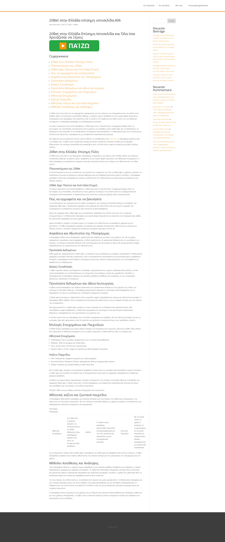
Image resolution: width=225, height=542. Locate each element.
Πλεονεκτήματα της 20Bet (66, 65)
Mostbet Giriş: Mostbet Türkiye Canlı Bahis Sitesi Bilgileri (164, 100)
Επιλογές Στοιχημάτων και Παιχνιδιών (73, 92)
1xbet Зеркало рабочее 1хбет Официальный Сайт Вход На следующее (163, 113)
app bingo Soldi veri (161, 119)
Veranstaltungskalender (198, 6)
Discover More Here (160, 129)
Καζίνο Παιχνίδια (61, 99)
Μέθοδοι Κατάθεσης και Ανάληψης (72, 107)
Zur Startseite (148, 6)
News (76, 24)
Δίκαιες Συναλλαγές (62, 84)
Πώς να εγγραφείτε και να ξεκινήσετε (73, 73)
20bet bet (113, 139)
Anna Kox (56, 24)
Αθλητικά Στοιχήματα (63, 95)
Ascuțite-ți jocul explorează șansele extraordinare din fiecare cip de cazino (163, 38)
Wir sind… (179, 6)
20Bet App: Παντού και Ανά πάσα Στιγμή (75, 69)
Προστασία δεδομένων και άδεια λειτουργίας (77, 88)
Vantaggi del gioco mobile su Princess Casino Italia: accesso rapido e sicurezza (164, 68)
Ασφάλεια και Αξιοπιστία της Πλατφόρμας (76, 77)
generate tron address (162, 107)
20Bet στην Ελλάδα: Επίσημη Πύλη (72, 62)
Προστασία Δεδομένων (64, 80)
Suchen (171, 21)
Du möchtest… (165, 6)
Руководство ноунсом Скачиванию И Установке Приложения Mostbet (163, 135)
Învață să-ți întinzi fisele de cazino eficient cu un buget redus (163, 47)
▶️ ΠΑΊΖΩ (74, 45)
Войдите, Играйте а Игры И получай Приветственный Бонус (164, 147)
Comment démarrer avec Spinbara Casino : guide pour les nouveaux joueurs (163, 77)
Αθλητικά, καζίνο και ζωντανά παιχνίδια (75, 103)
